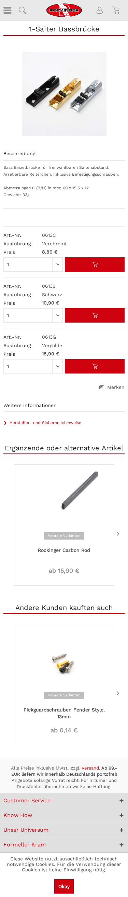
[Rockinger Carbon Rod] (64, 505)
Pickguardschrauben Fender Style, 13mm (64, 713)
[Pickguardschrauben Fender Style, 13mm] (64, 665)
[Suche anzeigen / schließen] (22, 10)
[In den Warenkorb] (95, 264)
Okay (64, 886)
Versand (90, 768)
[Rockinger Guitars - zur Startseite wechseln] (64, 10)
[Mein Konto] (100, 10)
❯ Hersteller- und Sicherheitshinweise (42, 422)
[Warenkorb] (117, 10)
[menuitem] (7, 10)
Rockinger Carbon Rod (64, 550)
